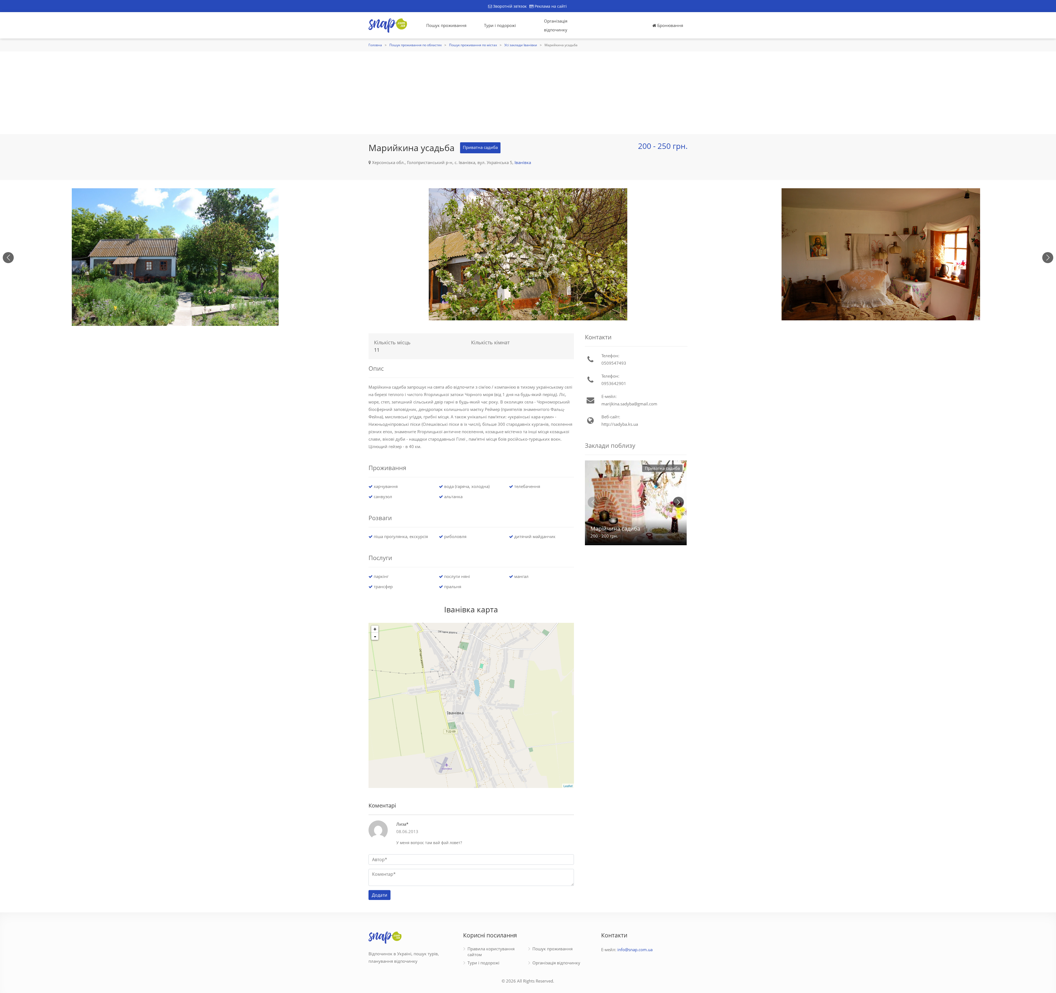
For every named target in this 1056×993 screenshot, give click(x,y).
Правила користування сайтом (491, 951)
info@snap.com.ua (635, 949)
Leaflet (568, 786)
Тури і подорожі (500, 25)
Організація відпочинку (555, 25)
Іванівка (523, 162)
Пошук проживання (446, 25)
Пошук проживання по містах (473, 45)
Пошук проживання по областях (415, 45)
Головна (375, 45)
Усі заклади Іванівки (520, 45)
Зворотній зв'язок (509, 6)
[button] (1047, 257)
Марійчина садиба (615, 528)
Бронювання (669, 25)
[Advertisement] (528, 92)
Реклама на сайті (550, 6)
